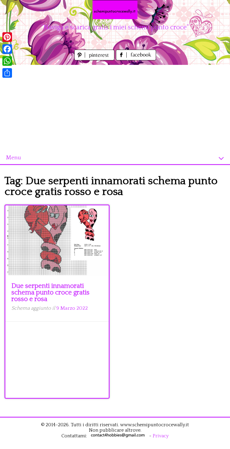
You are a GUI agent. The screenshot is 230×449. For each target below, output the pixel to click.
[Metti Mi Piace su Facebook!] (136, 59)
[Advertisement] (115, 107)
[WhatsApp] (7, 61)
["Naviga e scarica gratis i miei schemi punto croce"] (115, 9)
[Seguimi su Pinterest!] (95, 59)
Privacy (161, 436)
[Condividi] (7, 73)
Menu (13, 158)
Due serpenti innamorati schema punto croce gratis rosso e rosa (50, 292)
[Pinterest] (7, 37)
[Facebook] (7, 49)
